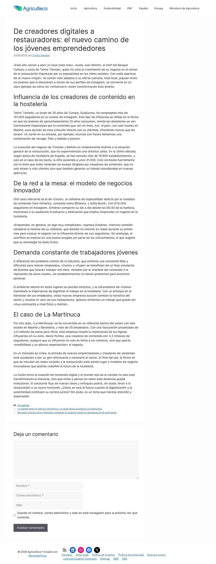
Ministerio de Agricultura (184, 8)
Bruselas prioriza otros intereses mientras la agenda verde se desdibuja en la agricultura (66, 412)
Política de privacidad (131, 554)
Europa (158, 8)
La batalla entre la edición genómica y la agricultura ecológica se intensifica (59, 408)
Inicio (74, 8)
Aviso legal (82, 554)
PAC (129, 8)
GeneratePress (38, 555)
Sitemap (105, 558)
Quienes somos (156, 554)
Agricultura (90, 8)
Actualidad (23, 405)
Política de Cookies (103, 554)
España (143, 8)
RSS (124, 558)
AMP (116, 558)
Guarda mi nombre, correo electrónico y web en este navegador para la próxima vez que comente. (77, 515)
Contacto (67, 554)
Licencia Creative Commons (80, 558)
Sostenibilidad (112, 8)
